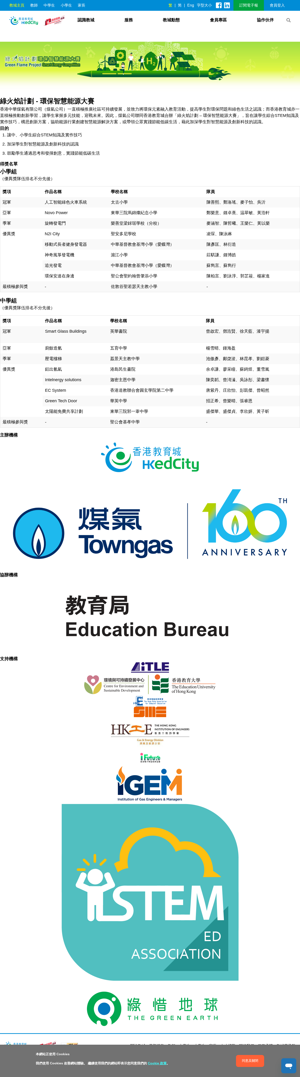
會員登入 (277, 5)
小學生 (66, 5)
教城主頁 (16, 5)
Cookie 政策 (157, 1063)
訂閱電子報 (248, 5)
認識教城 (86, 20)
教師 (34, 5)
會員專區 (218, 20)
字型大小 (204, 5)
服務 (128, 20)
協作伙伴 (265, 20)
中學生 (49, 5)
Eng (190, 5)
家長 (81, 5)
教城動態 (171, 20)
